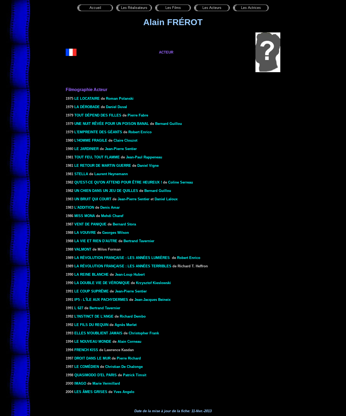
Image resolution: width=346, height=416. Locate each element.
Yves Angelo (124, 392)
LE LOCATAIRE (87, 98)
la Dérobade (87, 107)
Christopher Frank (144, 333)
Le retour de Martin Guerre (102, 166)
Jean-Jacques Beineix (152, 300)
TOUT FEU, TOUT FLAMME (97, 157)
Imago (80, 383)
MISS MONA (84, 216)
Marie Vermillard (106, 383)
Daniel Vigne (148, 166)
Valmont (82, 249)
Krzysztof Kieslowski (153, 283)
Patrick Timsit (134, 375)
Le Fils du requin (91, 325)
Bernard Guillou (168, 124)
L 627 (78, 308)
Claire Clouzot (125, 140)
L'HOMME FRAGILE (90, 140)
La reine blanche (91, 274)
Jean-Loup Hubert (130, 274)
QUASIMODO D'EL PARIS (95, 375)
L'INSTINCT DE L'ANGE (94, 316)
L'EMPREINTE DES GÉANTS (98, 132)
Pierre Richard (129, 358)
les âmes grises (90, 392)
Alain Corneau (129, 342)
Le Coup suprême (91, 291)
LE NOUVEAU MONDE (92, 342)
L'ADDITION (84, 207)
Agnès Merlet (126, 325)
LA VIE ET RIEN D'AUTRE (95, 241)
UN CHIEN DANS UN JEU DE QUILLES (106, 191)
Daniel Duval (116, 107)
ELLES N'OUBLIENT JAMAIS (98, 333)
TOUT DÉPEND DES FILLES (97, 115)
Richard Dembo (133, 316)
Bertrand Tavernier (104, 308)
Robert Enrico (140, 132)
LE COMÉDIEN (86, 367)
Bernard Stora (124, 224)
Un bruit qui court (92, 199)
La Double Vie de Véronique (102, 283)
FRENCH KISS (86, 350)
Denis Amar (110, 207)
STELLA (81, 174)
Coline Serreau (180, 182)
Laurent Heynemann (111, 174)
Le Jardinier (86, 149)
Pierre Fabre (138, 115)
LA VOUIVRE (85, 233)
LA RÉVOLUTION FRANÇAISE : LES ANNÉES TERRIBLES (122, 266)
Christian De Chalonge (124, 367)
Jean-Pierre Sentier (121, 149)
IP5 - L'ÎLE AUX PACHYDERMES (101, 300)
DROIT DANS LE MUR (92, 358)
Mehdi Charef (112, 216)
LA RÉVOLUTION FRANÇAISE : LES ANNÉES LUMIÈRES (122, 258)
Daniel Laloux (166, 199)
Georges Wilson (115, 233)
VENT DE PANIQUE (90, 224)
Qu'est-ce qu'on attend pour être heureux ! (118, 182)
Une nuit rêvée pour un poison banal (111, 124)
